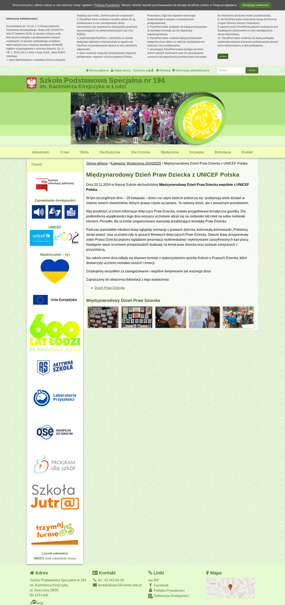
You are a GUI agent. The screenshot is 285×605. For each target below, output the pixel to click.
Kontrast (164, 70)
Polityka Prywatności (169, 590)
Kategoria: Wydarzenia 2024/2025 (136, 163)
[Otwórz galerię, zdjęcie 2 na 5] (137, 317)
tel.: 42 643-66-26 (110, 580)
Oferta (84, 152)
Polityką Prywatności (107, 5)
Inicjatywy (196, 152)
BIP (156, 580)
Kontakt (247, 152)
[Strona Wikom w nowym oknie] (36, 602)
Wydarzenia (170, 152)
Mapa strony (122, 70)
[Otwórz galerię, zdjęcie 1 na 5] (103, 317)
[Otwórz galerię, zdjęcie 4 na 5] (204, 317)
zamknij (223, 56)
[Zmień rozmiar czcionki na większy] (149, 70)
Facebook (161, 585)
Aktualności (40, 152)
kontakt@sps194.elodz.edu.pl (119, 585)
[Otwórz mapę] (230, 588)
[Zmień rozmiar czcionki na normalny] (147, 70)
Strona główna (98, 70)
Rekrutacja (223, 152)
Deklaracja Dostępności (171, 596)
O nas (64, 152)
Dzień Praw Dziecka (110, 288)
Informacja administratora (192, 70)
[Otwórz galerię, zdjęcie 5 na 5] (238, 317)
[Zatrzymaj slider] (136, 140)
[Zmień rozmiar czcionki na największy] (152, 70)
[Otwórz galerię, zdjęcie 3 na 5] (170, 317)
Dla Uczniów (140, 152)
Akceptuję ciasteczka (255, 5)
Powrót (37, 164)
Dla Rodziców (110, 152)
